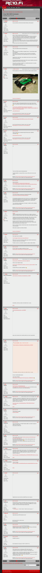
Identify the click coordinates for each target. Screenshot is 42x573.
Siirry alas (5, 18)
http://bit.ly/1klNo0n (15, 412)
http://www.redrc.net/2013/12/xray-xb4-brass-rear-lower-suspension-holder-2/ (24, 264)
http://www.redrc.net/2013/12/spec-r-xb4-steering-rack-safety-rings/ (22, 249)
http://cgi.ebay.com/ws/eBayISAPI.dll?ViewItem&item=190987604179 (23, 377)
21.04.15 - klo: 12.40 (15, 547)
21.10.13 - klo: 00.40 (15, 144)
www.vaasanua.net (21, 114)
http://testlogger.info (15, 114)
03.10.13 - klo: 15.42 (15, 101)
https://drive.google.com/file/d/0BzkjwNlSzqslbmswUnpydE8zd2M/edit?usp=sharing (25, 463)
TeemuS (6, 536)
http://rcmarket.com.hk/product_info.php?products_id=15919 (22, 275)
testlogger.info (18, 98)
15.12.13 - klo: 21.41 (15, 234)
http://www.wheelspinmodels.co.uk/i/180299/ (19, 310)
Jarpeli (6, 33)
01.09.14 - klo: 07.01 (15, 513)
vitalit (6, 308)
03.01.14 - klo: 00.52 (15, 308)
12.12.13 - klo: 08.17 (15, 211)
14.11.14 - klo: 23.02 (15, 524)
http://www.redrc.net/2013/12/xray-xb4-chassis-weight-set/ (21, 260)
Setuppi (14, 213)
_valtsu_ (6, 274)
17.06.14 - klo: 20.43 (15, 448)
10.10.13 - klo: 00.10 (15, 117)
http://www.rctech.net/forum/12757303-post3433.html (20, 195)
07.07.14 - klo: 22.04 (15, 460)
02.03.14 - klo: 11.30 (15, 396)
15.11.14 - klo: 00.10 (15, 536)
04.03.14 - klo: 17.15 (15, 409)
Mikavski (6, 513)
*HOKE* (6, 21)
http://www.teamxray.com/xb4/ (17, 135)
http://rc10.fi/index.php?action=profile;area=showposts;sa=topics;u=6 (25, 176)
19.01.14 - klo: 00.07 (15, 384)
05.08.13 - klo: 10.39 (15, 33)
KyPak (13, 305)
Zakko (6, 211)
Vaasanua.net (14, 98)
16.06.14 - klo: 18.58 (15, 435)
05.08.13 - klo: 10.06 (15, 21)
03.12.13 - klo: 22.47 (15, 180)
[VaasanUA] (4, 76)
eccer (6, 101)
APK (5, 144)
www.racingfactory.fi (27, 114)
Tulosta (37, 18)
